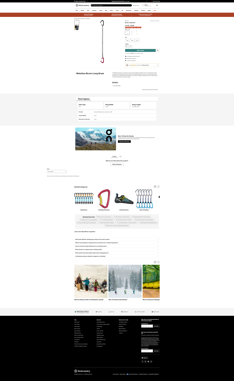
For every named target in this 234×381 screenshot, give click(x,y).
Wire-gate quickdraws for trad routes (125, 219)
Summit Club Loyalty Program (103, 324)
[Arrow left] (155, 186)
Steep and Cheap (122, 324)
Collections (99, 341)
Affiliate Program (100, 335)
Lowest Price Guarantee (131, 60)
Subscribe (156, 326)
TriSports (121, 333)
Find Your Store (156, 1)
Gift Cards (76, 341)
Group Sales (77, 339)
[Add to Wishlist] (157, 50)
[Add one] (131, 46)
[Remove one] (126, 46)
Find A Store (77, 324)
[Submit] (91, 5)
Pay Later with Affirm (78, 337)
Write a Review (117, 164)
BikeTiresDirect (122, 328)
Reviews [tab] (114, 156)
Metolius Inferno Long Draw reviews (104, 216)
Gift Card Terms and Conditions (81, 343)
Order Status (77, 326)
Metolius (127, 20)
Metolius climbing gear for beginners (107, 222)
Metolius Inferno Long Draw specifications (89, 219)
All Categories (100, 346)
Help (75, 319)
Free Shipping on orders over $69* (133, 56)
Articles (98, 328)
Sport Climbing (81, 18)
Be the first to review (154, 20)
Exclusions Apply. (144, 338)
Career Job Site (100, 330)
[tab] (83, 99)
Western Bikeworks (123, 330)
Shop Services (100, 333)
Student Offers (100, 337)
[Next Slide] (147, 1)
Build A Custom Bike (78, 335)
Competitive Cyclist (123, 322)
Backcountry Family (123, 319)
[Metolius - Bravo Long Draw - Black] (76, 22)
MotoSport (121, 326)
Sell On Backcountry (101, 339)
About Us (99, 319)
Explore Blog (99, 326)
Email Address (144, 323)
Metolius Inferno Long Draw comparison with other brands (118, 225)
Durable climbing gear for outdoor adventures (145, 219)
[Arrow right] (158, 186)
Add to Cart (140, 50)
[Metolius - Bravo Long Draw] (76, 27)
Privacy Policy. (146, 345)
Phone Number (144, 348)
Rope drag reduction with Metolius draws (149, 222)
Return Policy (77, 328)
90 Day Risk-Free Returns (131, 58)
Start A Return (77, 330)
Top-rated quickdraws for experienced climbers (128, 222)
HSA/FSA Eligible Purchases (80, 346)
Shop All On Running (124, 141)
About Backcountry (101, 322)
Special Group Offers (101, 343)
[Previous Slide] (87, 1)
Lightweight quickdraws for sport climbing (142, 216)
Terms (142, 345)
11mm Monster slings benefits (107, 219)
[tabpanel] (117, 111)
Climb (75, 18)
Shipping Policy (77, 333)
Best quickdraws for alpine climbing (122, 216)
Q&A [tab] (120, 156)
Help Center (76, 322)
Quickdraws (87, 18)
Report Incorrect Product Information (150, 89)
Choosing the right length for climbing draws (87, 222)
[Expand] (157, 65)
